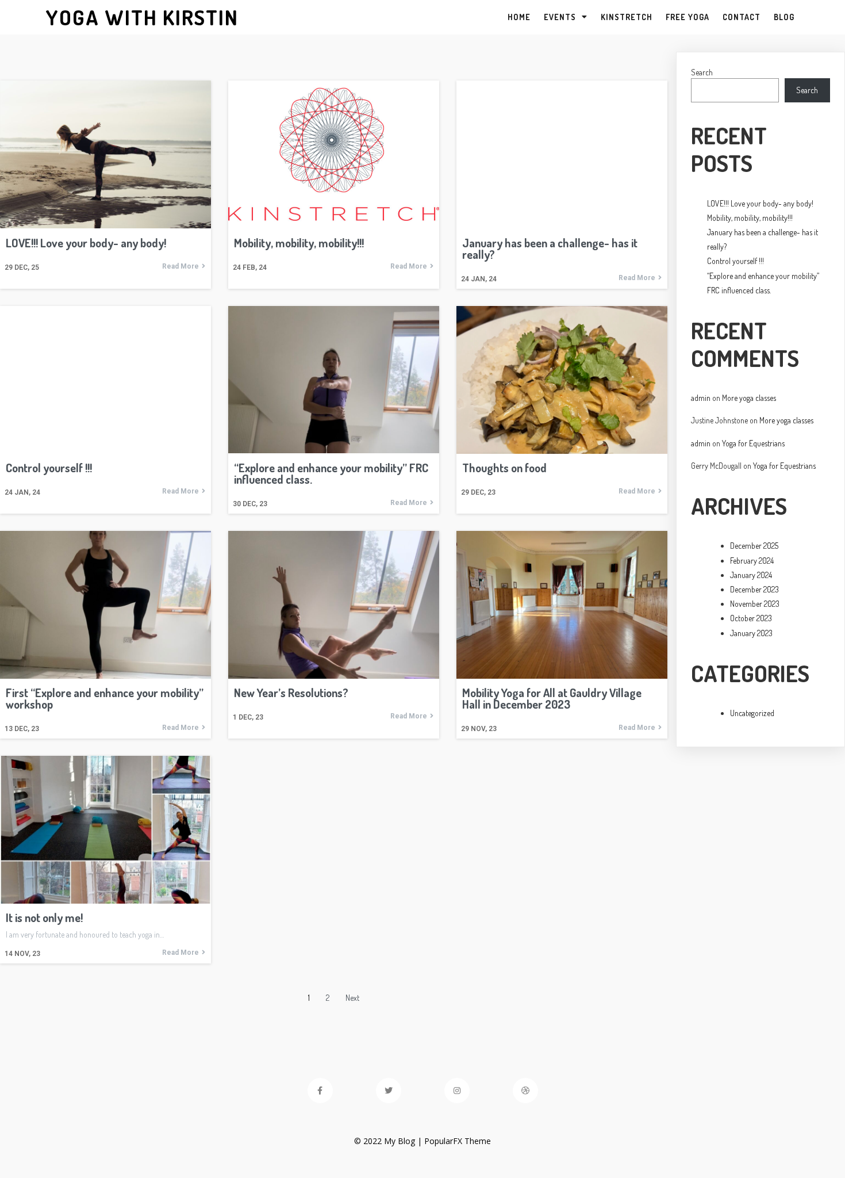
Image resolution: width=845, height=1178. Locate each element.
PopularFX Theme (457, 1140)
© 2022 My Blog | (389, 1140)
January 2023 (751, 633)
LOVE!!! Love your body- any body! (760, 203)
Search (702, 72)
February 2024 (752, 560)
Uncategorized (752, 713)
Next (352, 998)
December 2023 (754, 589)
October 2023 (751, 618)
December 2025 (754, 545)
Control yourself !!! (735, 261)
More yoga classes (749, 398)
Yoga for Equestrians (753, 443)
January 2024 (751, 575)
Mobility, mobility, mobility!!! (750, 218)
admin (700, 398)
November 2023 (754, 604)
